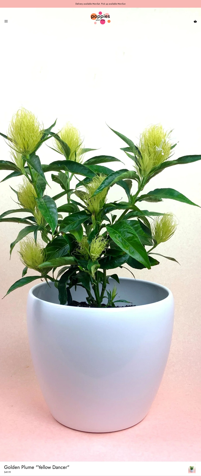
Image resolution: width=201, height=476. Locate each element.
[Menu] (6, 21)
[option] (192, 468)
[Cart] (195, 21)
